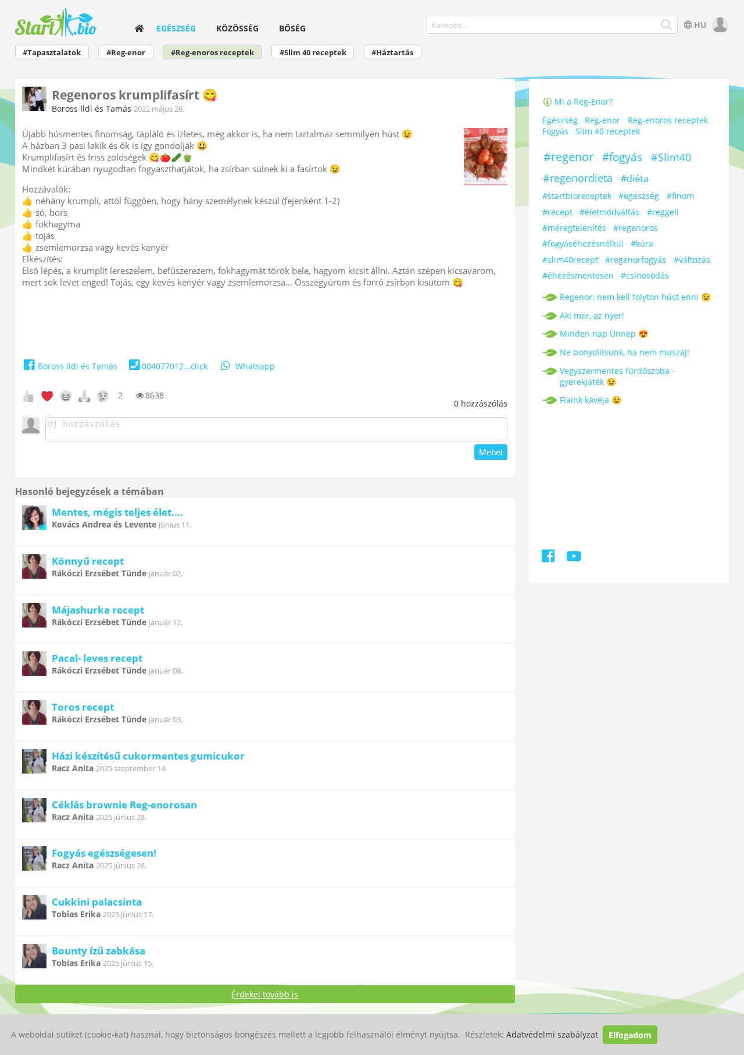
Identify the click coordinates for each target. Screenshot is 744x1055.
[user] (719, 25)
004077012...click (175, 366)
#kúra (642, 243)
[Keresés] (667, 25)
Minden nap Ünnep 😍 (604, 333)
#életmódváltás (609, 212)
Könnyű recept (88, 561)
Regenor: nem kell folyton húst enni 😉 (635, 296)
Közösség (237, 28)
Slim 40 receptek (607, 131)
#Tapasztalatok (52, 53)
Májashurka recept (98, 609)
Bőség (292, 28)
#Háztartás (392, 53)
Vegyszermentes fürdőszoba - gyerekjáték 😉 (617, 376)
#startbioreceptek (576, 195)
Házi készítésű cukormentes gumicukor (148, 755)
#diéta (635, 178)
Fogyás (555, 131)
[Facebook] (549, 558)
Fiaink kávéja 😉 (590, 399)
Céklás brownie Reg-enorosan (124, 804)
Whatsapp (255, 366)
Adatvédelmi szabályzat (552, 1034)
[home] (139, 28)
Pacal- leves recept (97, 658)
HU (700, 24)
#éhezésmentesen (578, 275)
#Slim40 (671, 157)
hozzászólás (480, 403)
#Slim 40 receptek (313, 53)
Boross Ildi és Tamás (91, 108)
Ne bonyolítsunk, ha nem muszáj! (624, 352)
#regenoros (635, 227)
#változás (692, 259)
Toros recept (83, 707)
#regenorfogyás (635, 259)
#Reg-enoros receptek (212, 53)
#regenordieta (578, 178)
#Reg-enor (125, 53)
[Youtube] (574, 558)
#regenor (568, 157)
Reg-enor (602, 120)
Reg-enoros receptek (668, 120)
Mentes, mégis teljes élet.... (117, 512)
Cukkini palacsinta (97, 901)
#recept (557, 212)
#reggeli (663, 212)
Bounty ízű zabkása (98, 950)
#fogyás (622, 157)
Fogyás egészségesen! (104, 853)
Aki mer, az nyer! (592, 315)
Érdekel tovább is (264, 994)
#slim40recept (570, 259)
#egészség (638, 195)
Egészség (176, 28)
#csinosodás (645, 275)
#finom (680, 195)
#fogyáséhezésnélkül (583, 243)
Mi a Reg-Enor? (582, 101)
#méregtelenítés (574, 227)
